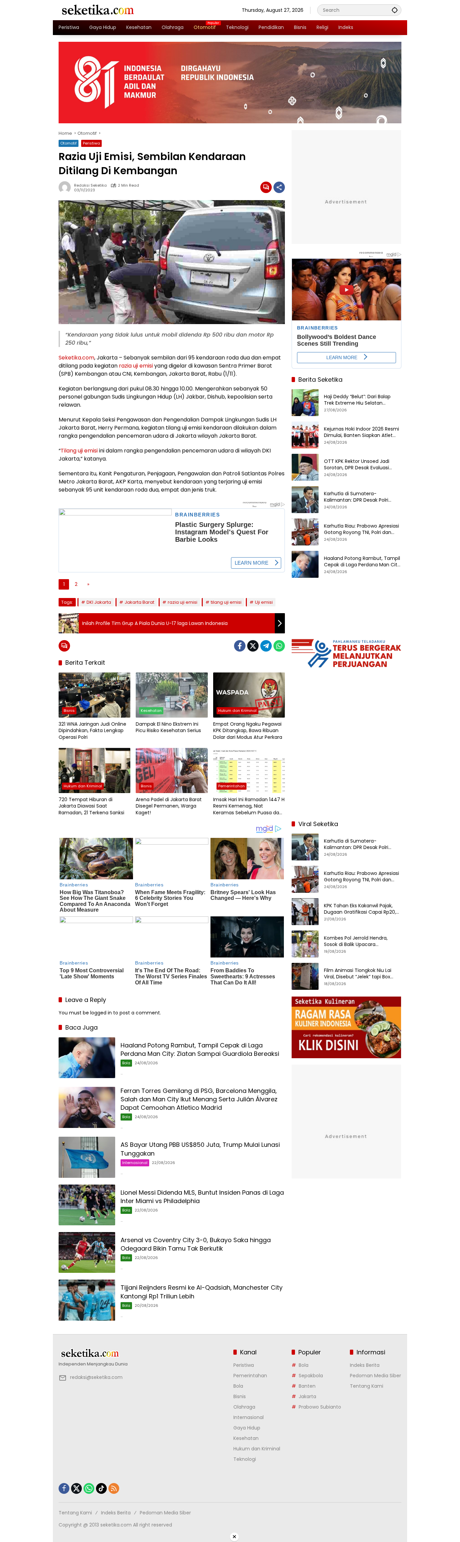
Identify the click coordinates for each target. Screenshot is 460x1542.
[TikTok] (101, 1488)
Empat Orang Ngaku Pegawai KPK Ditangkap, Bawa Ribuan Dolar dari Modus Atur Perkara (247, 731)
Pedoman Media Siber (375, 1375)
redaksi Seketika (90, 185)
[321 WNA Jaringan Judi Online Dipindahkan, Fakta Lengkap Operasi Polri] (94, 695)
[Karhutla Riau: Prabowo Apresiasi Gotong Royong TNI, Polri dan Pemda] (305, 531)
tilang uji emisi (226, 602)
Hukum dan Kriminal (237, 710)
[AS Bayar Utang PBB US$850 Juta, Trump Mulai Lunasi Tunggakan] (87, 1157)
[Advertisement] (346, 771)
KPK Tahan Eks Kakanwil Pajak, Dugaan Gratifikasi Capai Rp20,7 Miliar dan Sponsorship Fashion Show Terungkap (361, 908)
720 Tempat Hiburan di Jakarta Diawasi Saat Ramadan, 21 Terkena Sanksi (91, 806)
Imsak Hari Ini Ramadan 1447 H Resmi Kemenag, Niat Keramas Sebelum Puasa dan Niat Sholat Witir (249, 806)
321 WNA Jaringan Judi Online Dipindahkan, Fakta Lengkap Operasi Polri (92, 731)
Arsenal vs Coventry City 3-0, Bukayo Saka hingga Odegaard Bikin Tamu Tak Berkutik (196, 1244)
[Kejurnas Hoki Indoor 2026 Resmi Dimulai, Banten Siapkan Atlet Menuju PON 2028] (305, 434)
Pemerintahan (231, 786)
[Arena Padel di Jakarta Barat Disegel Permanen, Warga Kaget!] (171, 770)
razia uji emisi (136, 366)
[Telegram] (266, 646)
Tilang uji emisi (79, 450)
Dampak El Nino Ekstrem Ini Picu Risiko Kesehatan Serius (168, 727)
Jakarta (307, 1396)
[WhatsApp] (279, 646)
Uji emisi (264, 602)
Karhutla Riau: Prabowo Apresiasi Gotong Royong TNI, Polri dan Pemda (361, 529)
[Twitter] (253, 646)
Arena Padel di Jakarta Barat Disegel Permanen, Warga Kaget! (169, 806)
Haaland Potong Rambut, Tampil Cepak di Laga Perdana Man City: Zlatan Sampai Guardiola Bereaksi (200, 1049)
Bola (126, 1063)
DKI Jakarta (99, 602)
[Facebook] (239, 646)
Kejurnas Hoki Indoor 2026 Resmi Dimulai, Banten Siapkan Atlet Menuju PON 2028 (361, 432)
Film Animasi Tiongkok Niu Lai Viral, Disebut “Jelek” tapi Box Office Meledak (357, 973)
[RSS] (113, 1488)
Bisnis (69, 710)
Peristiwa (91, 143)
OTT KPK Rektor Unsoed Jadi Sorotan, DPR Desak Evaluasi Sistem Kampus (356, 464)
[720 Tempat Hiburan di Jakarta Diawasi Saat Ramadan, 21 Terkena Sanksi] (94, 770)
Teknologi (244, 1459)
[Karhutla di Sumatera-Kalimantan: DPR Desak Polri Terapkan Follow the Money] (305, 499)
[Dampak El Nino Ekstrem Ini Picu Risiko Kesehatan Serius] (171, 695)
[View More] (143, 1353)
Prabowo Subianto (320, 1407)
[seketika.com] (97, 9)
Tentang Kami (366, 1386)
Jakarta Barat (139, 602)
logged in (101, 1012)
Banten (307, 1386)
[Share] (279, 187)
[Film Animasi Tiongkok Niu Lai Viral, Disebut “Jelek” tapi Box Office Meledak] (305, 976)
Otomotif (68, 143)
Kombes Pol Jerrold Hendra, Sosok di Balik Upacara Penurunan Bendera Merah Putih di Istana (362, 941)
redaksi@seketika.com (96, 1377)
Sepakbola (311, 1375)
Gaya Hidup (246, 1427)
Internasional (134, 1162)
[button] (394, 9)
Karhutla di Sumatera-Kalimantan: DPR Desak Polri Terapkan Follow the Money (356, 496)
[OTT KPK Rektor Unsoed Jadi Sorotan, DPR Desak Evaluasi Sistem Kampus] (305, 467)
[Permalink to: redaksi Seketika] (66, 187)
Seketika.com (76, 357)
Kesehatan (151, 710)
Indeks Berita (365, 1365)
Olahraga (244, 1407)
